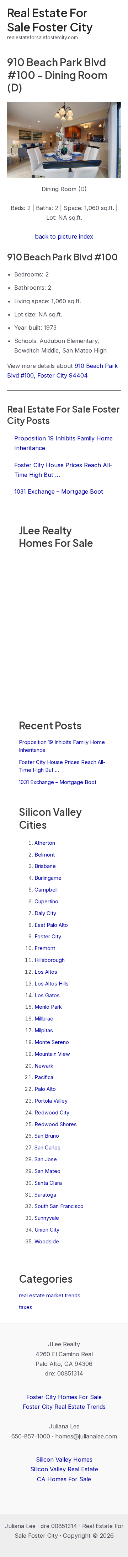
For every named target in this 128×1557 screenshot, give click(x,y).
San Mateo (47, 1171)
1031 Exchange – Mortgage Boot (57, 782)
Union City (46, 1230)
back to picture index (64, 236)
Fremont (44, 948)
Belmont (44, 855)
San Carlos (47, 1147)
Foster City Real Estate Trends (64, 1406)
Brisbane (45, 866)
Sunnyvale (46, 1218)
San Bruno (46, 1136)
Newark (43, 1066)
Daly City (45, 913)
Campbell (46, 890)
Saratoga (45, 1195)
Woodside (46, 1241)
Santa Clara (48, 1183)
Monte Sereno (51, 1042)
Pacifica (43, 1077)
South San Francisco (59, 1206)
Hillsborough (49, 960)
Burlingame (48, 878)
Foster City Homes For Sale (64, 1397)
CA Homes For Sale (64, 1479)
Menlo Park (48, 1007)
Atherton (44, 843)
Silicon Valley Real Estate (64, 1469)
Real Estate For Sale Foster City (50, 19)
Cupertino (46, 901)
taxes (25, 1307)
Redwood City (51, 1112)
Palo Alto (45, 1089)
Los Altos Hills (51, 983)
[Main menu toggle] (113, 24)
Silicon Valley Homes (64, 1459)
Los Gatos (47, 995)
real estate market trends (49, 1295)
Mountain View (52, 1054)
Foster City (47, 936)
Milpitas (43, 1030)
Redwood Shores (55, 1124)
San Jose (45, 1159)
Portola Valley (51, 1101)
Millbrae (43, 1018)
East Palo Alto (51, 925)
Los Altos (45, 972)
